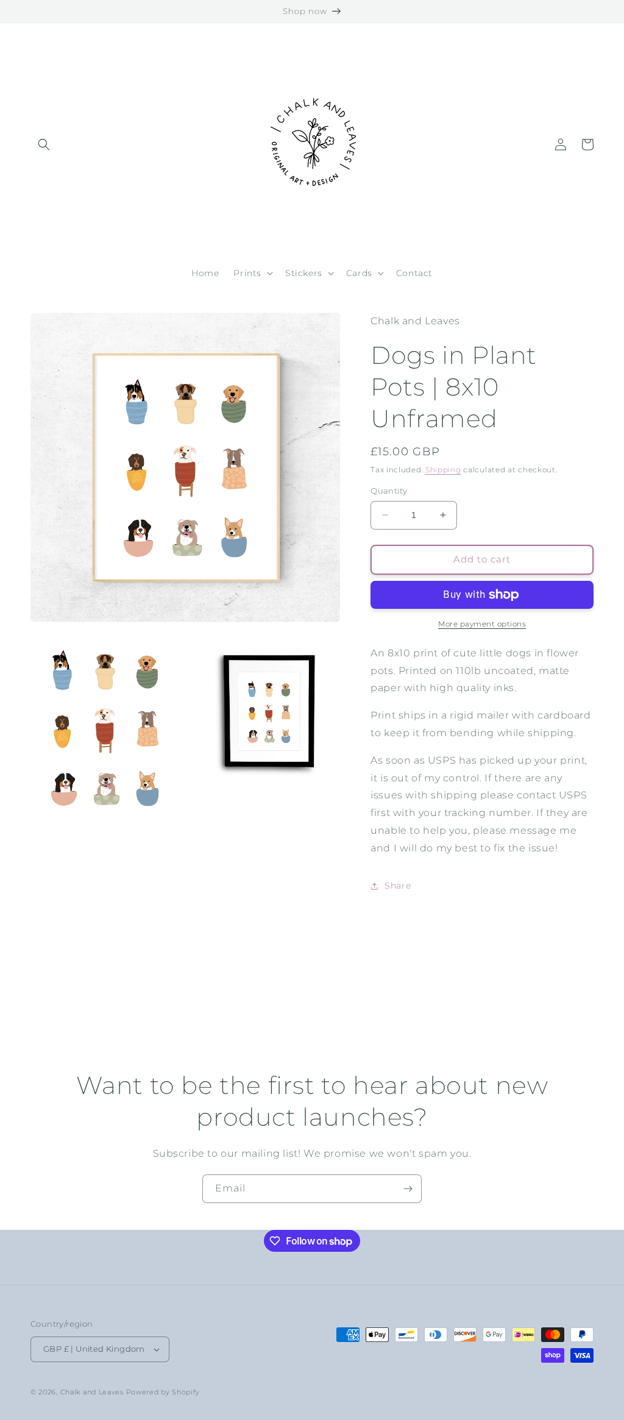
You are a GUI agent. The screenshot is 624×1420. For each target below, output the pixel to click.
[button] (43, 144)
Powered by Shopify (163, 1392)
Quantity (388, 490)
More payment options (482, 623)
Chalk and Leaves (92, 1392)
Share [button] (398, 885)
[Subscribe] (407, 1188)
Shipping (443, 469)
